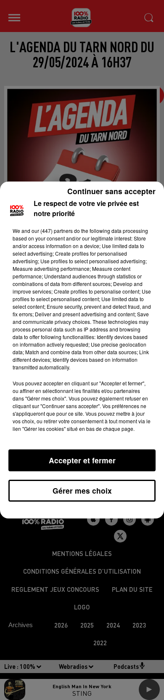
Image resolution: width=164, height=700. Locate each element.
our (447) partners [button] (52, 230)
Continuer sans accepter (111, 191)
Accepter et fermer (82, 460)
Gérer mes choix (82, 490)
